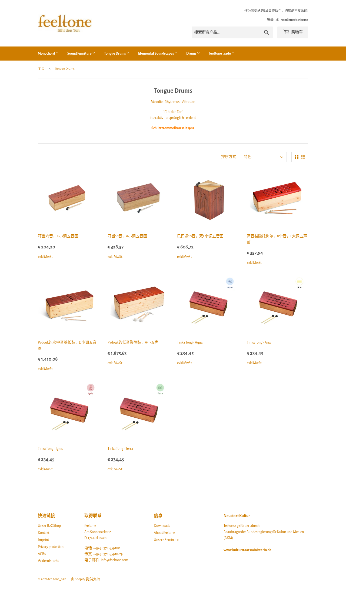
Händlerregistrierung (294, 19)
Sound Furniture (79, 53)
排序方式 (228, 157)
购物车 (297, 32)
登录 (270, 19)
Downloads (162, 526)
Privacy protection (51, 547)
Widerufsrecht (48, 561)
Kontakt (43, 533)
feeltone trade (220, 53)
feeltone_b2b (57, 579)
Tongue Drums (115, 53)
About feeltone (164, 533)
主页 (41, 69)
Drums (191, 53)
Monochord (46, 53)
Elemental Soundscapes (156, 53)
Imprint (43, 540)
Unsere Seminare (166, 540)
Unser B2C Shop (49, 526)
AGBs (42, 554)
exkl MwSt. (58, 247)
